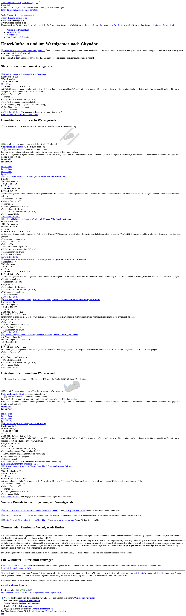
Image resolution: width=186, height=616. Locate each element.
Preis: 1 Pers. (6, 166)
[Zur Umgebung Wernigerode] (69, 144)
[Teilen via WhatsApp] (25, 590)
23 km (7, 84)
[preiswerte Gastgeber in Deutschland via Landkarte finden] (122, 25)
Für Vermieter (7, 593)
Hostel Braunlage (38, 74)
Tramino (7, 606)
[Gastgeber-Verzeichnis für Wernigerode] (14, 18)
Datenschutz (18, 593)
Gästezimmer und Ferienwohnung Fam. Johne (78, 299)
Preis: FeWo (6, 174)
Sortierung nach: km (38, 147)
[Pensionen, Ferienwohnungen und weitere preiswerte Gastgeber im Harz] (21, 520)
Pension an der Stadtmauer (53, 176)
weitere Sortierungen (55, 7)
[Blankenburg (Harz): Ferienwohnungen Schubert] (24, 466)
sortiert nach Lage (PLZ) (11, 7)
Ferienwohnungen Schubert (61, 466)
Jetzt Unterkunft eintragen (16, 568)
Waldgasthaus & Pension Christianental (69, 259)
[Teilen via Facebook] (17, 590)
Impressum (54, 593)
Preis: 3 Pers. (6, 171)
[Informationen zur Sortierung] (5, 149)
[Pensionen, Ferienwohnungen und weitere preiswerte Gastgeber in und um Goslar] (26, 510)
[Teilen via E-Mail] (30, 590)
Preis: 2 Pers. (6, 169)
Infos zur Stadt (31, 10)
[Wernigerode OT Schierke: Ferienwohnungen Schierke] (26, 334)
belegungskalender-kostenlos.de (17, 609)
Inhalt (17, 2)
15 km (6, 476)
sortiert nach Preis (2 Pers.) (34, 7)
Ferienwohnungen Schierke (65, 334)
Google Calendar (11, 603)
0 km (6, 186)
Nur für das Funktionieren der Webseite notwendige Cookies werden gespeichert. (39, 598)
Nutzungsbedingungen (39, 593)
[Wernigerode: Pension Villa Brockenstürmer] (22, 219)
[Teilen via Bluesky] (21, 590)
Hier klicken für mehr (19, 114)
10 (2, 84)
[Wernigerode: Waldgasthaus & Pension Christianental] (26, 259)
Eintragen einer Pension (171, 573)
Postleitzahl (6, 159)
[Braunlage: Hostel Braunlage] (15, 74)
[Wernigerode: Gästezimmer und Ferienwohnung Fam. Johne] (29, 299)
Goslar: (55, 510)
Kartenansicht (12, 126)
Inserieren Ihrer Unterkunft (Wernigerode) (138, 573)
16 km (6, 344)
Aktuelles (20, 10)
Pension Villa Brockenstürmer (57, 219)
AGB (27, 593)
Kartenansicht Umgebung (17, 379)
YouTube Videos (11, 600)
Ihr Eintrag (27, 2)
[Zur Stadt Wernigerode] (72, 391)
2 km (6, 269)
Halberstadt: (65, 515)
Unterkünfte (7, 2)
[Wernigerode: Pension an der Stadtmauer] (20, 176)
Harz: (44, 520)
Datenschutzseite (52, 611)
